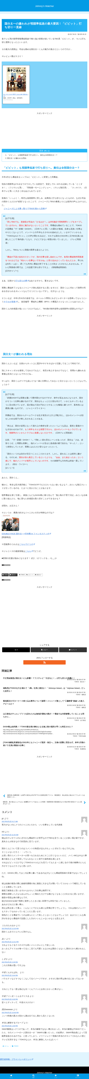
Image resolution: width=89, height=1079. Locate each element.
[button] (44, 649)
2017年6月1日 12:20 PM (10, 928)
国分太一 (14, 575)
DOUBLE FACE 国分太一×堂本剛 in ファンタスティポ (25, 534)
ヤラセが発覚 (9, 302)
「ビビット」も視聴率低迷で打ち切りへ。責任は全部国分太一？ (32, 155)
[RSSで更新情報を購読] (44, 662)
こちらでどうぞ (26, 544)
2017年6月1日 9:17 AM (10, 821)
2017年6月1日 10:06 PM (10, 1012)
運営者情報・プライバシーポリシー (15, 1059)
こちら (28, 551)
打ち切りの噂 (21, 281)
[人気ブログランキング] (6, 580)
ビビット (30, 575)
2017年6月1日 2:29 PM (10, 962)
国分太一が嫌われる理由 (16, 158)
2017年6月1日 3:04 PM (10, 975)
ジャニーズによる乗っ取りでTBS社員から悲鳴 (24, 209)
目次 (41, 151)
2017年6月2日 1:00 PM (10, 1026)
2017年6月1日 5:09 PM (10, 999)
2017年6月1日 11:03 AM (10, 835)
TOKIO (6, 575)
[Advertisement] (44, 130)
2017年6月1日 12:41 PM (10, 942)
